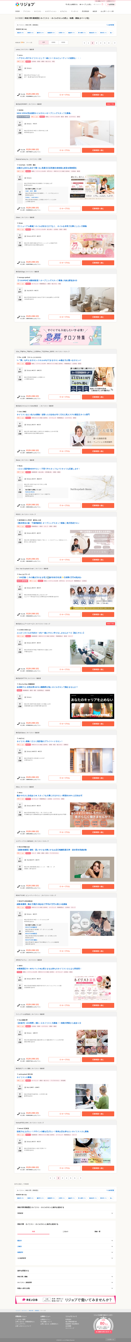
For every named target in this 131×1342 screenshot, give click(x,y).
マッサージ (74, 11)
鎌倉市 (71, 32)
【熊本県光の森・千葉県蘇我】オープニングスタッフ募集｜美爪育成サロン (48, 523)
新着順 (53, 42)
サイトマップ (70, 1328)
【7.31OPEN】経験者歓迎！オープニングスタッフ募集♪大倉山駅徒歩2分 (47, 280)
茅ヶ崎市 (82, 32)
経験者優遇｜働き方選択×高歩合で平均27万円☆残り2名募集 (42, 904)
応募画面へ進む (98, 95)
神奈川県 (31, 1310)
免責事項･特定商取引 (72, 1324)
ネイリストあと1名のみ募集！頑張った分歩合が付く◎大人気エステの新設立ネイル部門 (53, 415)
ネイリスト (37, 11)
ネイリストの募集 (24, 1077)
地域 (33, 1231)
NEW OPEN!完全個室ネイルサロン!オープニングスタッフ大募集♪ (44, 113)
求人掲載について (100, 1)
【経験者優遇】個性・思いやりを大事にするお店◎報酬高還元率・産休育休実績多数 (52, 850)
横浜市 (20, 32)
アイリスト (26, 11)
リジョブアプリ (20, 1324)
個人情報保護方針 (71, 1321)
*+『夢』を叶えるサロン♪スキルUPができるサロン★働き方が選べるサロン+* (49, 360)
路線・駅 (97, 1231)
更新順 (63, 42)
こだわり (65, 1231)
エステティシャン (50, 11)
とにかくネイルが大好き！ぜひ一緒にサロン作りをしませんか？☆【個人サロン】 (51, 633)
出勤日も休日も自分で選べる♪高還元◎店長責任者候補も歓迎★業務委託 (47, 168)
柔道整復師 (85, 11)
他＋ (111, 32)
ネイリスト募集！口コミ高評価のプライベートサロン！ (40, 741)
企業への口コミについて (23, 1326)
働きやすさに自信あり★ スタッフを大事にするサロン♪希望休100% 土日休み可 (49, 796)
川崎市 (30, 32)
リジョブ (18, 1310)
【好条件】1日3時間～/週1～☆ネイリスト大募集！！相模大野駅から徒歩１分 (49, 1023)
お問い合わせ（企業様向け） (49, 1324)
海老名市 (93, 32)
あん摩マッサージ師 (107, 11)
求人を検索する (73, 4)
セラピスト (63, 11)
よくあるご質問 (20, 1319)
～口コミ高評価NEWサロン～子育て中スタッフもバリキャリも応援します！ (48, 469)
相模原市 (51, 32)
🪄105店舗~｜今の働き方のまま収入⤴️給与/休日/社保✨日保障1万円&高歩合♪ (49, 577)
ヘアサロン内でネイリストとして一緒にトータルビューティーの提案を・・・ (49, 58)
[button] (65, 68)
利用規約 (68, 1319)
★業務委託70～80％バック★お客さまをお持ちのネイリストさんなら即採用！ (49, 969)
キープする (66, 95)
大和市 (62, 32)
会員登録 (111, 4)
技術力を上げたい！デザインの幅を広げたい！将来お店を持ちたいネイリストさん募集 (53, 1131)
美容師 (17, 11)
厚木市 (103, 32)
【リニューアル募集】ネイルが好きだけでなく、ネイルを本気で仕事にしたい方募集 (52, 226)
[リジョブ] (25, 4)
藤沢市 (40, 32)
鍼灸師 (95, 11)
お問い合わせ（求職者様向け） (25, 1321)
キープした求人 (86, 4)
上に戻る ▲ (110, 1339)
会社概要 (68, 1326)
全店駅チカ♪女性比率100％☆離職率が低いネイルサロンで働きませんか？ (47, 687)
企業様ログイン (111, 1)
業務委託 (37, 1310)
